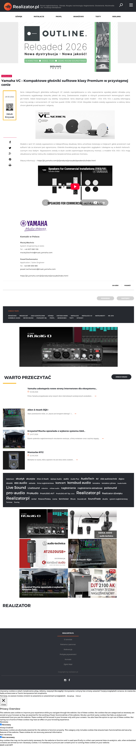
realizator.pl (73, 672)
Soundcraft (81, 499)
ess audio (20, 482)
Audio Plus (75, 479)
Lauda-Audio (121, 483)
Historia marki (62, 315)
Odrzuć (78, 696)
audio (66, 479)
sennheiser (62, 318)
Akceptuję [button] (70, 696)
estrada (32, 483)
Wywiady (80, 318)
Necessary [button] (4, 722)
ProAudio (32, 493)
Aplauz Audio (56, 479)
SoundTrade (94, 498)
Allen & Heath (43, 479)
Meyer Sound (28, 318)
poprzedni (105, 298)
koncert (61, 482)
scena (54, 499)
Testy (71, 318)
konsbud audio (79, 482)
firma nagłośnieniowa (45, 483)
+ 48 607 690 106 (31, 249)
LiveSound (34, 487)
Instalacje (75, 315)
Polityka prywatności (68, 654)
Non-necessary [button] (6, 735)
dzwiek (9, 483)
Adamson (10, 479)
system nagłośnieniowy (119, 499)
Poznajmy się (42, 318)
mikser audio (54, 488)
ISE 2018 (111, 315)
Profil (52, 318)
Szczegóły (59, 691)
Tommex (9, 502)
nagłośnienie (68, 487)
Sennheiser (64, 499)
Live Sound (16, 487)
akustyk (20, 478)
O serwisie (68, 639)
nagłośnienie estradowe (90, 488)
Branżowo (12, 315)
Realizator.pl (88, 492)
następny (125, 298)
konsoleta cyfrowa (109, 483)
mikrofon (44, 488)
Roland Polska (44, 499)
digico (121, 479)
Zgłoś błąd (68, 664)
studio (105, 499)
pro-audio (15, 492)
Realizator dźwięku (112, 493)
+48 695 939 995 (31, 266)
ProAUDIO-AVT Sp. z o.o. (65, 493)
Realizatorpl (18, 498)
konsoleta (96, 483)
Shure (73, 499)
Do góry (115, 285)
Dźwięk (51, 315)
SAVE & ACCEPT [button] (6, 745)
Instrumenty (100, 315)
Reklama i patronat (68, 644)
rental (34, 499)
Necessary (6, 725)
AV (97, 479)
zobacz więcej (121, 377)
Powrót (127, 285)
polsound (110, 487)
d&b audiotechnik (38, 315)
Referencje (68, 649)
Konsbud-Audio (14, 318)
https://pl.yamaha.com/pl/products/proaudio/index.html (44, 276)
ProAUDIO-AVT (47, 493)
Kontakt (68, 659)
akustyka (30, 478)
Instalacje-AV (87, 315)
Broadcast (24, 315)
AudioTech (87, 478)
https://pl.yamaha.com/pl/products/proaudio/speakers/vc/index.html (66, 160)
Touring (16, 502)
